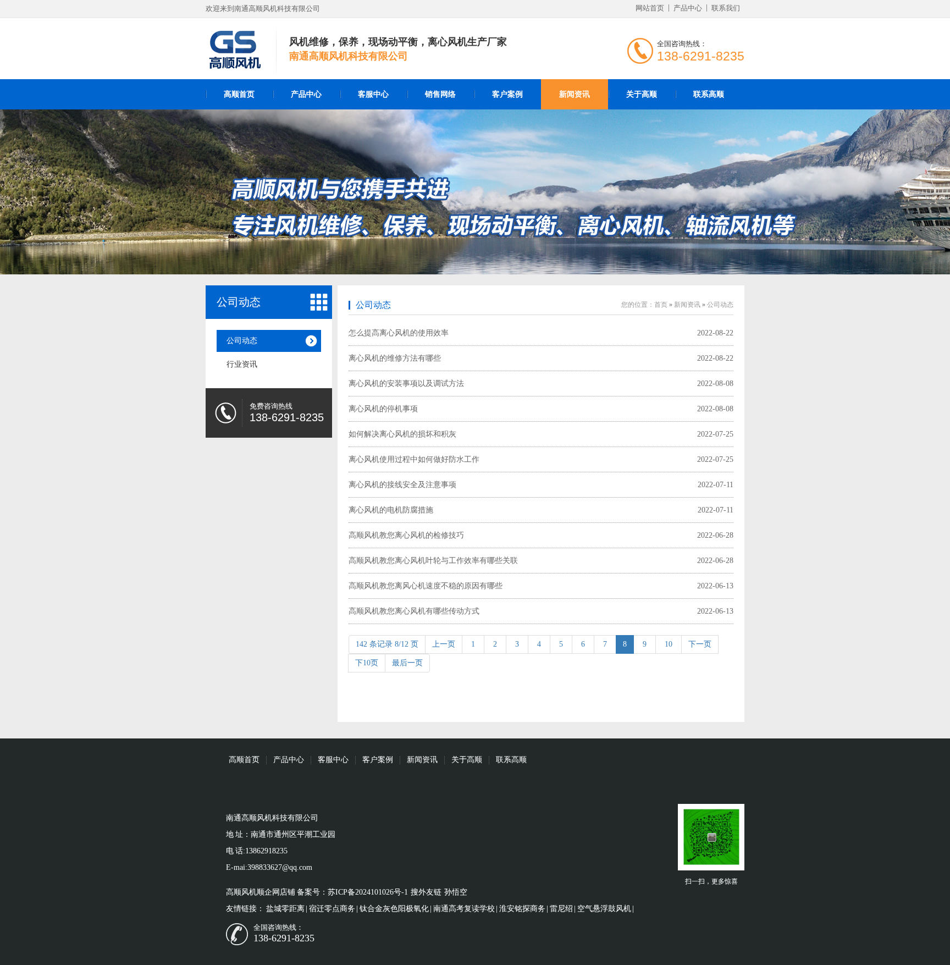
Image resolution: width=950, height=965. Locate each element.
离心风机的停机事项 (383, 409)
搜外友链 (426, 892)
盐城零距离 (285, 909)
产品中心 (687, 8)
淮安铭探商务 (522, 909)
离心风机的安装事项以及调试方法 (406, 383)
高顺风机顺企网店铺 (260, 892)
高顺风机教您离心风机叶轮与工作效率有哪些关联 (433, 560)
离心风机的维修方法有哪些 (395, 358)
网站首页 (650, 8)
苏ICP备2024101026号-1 (368, 892)
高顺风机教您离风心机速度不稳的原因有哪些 (425, 586)
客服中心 (373, 94)
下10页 (366, 663)
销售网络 (440, 94)
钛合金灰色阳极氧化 (394, 909)
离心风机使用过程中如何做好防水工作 (414, 459)
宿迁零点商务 (332, 909)
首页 (660, 304)
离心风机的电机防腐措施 (391, 510)
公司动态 (242, 341)
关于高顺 (641, 94)
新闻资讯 (574, 94)
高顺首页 (239, 94)
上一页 (443, 644)
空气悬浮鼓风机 (604, 909)
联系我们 (725, 8)
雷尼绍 (561, 909)
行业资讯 (242, 364)
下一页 (699, 644)
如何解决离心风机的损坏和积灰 (402, 434)
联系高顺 (708, 94)
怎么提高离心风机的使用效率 (399, 333)
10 (668, 644)
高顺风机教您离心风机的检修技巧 (406, 535)
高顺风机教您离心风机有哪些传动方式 (414, 611)
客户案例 (507, 94)
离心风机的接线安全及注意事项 (402, 485)
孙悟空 (455, 892)
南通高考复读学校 (464, 909)
